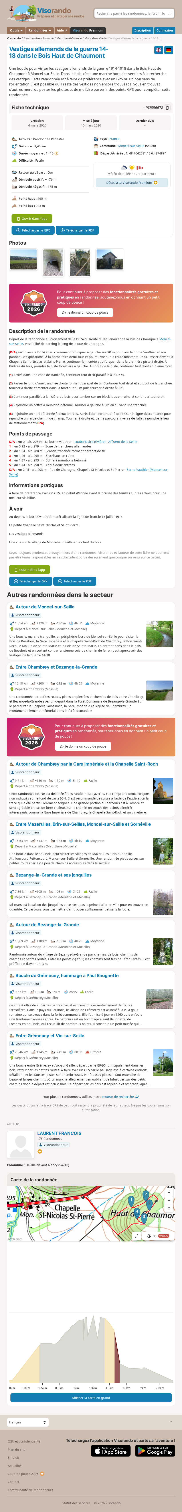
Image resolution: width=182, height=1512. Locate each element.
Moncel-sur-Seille (131, 146)
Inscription (143, 30)
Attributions (15, 1239)
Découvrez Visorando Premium (129, 182)
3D (160, 1236)
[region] (91, 1213)
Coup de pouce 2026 (23, 1474)
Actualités (15, 1466)
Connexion (164, 30)
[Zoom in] (169, 1192)
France (114, 139)
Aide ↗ (62, 30)
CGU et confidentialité (24, 1441)
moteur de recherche (118, 1096)
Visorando (14, 38)
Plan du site (16, 1449)
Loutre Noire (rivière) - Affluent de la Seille (106, 441)
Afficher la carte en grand (91, 1398)
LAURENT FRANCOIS (59, 1133)
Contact (13, 1482)
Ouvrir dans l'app (34, 218)
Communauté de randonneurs (30, 1490)
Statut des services (76, 1503)
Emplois (14, 1457)
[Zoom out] (169, 1200)
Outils (14, 30)
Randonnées (38, 30)
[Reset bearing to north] (169, 1208)
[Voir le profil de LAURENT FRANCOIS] (21, 1145)
